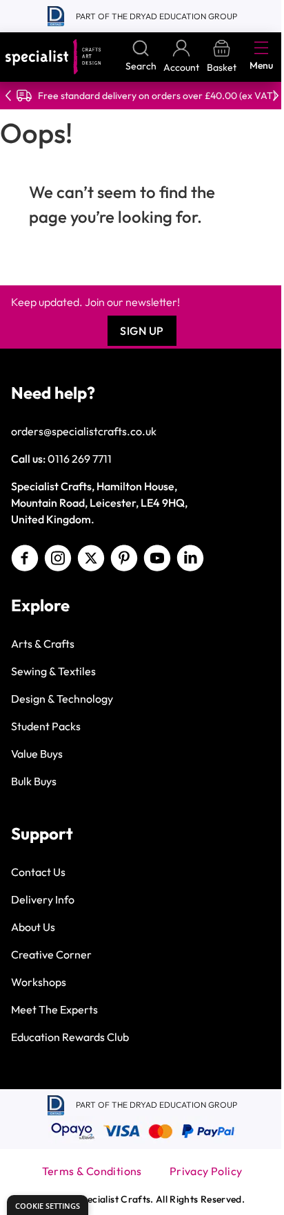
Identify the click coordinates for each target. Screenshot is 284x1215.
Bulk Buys (34, 781)
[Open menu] (261, 47)
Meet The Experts (54, 1009)
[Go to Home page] (53, 56)
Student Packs (46, 726)
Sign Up (142, 331)
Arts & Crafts (42, 643)
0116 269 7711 (80, 459)
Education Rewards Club (70, 1037)
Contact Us (38, 872)
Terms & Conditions (92, 1171)
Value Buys (37, 753)
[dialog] (47, 1205)
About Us (33, 927)
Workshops (38, 982)
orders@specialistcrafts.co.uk (83, 431)
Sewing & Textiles (53, 671)
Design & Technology (62, 698)
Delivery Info (42, 899)
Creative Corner (51, 954)
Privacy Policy (206, 1171)
